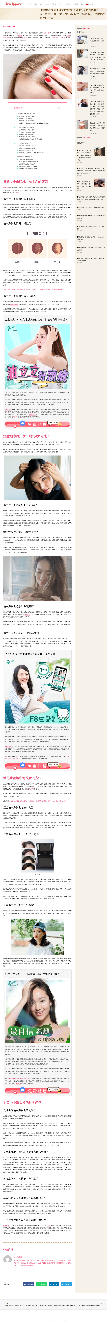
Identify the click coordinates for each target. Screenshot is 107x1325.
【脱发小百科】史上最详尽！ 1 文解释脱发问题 (90, 207)
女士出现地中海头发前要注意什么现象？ (29, 161)
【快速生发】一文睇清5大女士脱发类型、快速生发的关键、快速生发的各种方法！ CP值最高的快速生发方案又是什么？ (91, 171)
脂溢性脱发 (6, 38)
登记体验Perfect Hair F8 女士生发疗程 (19, 1078)
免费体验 (15, 417)
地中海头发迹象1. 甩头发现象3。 (27, 130)
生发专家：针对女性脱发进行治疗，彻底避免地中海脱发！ (34, 123)
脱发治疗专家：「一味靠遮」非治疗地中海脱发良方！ (33, 152)
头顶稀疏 (62, 38)
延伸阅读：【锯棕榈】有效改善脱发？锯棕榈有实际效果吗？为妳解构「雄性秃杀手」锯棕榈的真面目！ (34, 289)
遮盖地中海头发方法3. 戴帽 (26, 150)
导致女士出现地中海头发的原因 (26, 113)
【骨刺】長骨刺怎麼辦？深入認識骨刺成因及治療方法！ (97, 41)
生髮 (60, 4)
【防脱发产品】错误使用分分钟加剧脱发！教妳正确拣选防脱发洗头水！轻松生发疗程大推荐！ (38, 801)
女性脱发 (6, 187)
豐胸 (35, 4)
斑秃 (62, 879)
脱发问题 (24, 38)
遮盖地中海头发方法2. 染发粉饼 (27, 148)
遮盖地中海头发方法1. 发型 (26, 145)
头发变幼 (55, 38)
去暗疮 (47, 4)
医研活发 (15, 26)
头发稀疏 (31, 789)
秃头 (18, 193)
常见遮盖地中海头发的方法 (24, 143)
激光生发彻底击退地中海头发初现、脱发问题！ (31, 139)
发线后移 (18, 1083)
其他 (82, 4)
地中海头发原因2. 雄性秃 (25, 118)
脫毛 (29, 4)
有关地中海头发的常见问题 (24, 157)
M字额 (20, 35)
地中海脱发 (46, 33)
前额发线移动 (14, 304)
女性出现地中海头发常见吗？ (26, 159)
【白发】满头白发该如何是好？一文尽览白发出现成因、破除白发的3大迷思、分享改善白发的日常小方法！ (84, 155)
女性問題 (75, 4)
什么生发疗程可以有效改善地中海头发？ (29, 168)
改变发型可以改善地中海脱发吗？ (27, 164)
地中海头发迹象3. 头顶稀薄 (26, 134)
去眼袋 (54, 4)
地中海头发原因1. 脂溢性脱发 (26, 116)
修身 (40, 4)
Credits (63, 1320)
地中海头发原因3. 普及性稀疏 (26, 120)
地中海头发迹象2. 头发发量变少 (27, 132)
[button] (28, 1284)
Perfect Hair (8, 409)
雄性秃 (68, 35)
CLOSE (59, 107)
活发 (48, 1225)
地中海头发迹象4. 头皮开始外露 (27, 136)
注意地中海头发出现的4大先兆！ (26, 127)
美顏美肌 (67, 4)
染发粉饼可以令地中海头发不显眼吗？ (28, 166)
